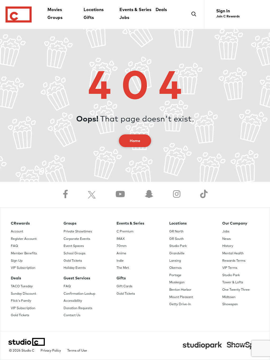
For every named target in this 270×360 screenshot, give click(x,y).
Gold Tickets (20, 315)
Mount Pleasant (181, 297)
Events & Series (135, 10)
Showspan (230, 304)
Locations (94, 10)
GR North (176, 231)
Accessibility (73, 301)
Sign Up (16, 260)
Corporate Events (77, 239)
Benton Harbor (180, 289)
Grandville (177, 253)
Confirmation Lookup (79, 293)
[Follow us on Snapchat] (149, 195)
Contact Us (72, 315)
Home (135, 141)
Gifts (89, 18)
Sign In (223, 11)
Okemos (175, 268)
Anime (121, 253)
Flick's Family (21, 301)
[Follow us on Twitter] (92, 195)
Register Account (24, 239)
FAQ (14, 246)
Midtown (228, 297)
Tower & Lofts (232, 282)
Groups (54, 18)
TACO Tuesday (22, 286)
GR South (176, 239)
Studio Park (178, 246)
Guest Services (77, 278)
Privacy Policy (51, 350)
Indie (120, 260)
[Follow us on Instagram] (176, 195)
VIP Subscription (23, 268)
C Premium (125, 231)
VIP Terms (229, 268)
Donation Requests (78, 308)
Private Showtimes (78, 231)
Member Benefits (24, 253)
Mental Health (233, 253)
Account (17, 231)
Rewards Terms (233, 260)
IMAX (121, 239)
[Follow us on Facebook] (65, 195)
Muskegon (177, 282)
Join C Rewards (228, 16)
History (227, 246)
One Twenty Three (236, 289)
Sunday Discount (23, 293)
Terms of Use (77, 350)
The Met (123, 268)
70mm (122, 246)
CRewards (20, 223)
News (226, 239)
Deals (161, 10)
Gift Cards (124, 286)
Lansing (175, 260)
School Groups (74, 253)
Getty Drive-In (180, 304)
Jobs (124, 18)
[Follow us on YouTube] (120, 195)
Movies (54, 10)
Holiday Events (75, 268)
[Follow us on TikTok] (204, 195)
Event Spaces (74, 246)
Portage (175, 275)
